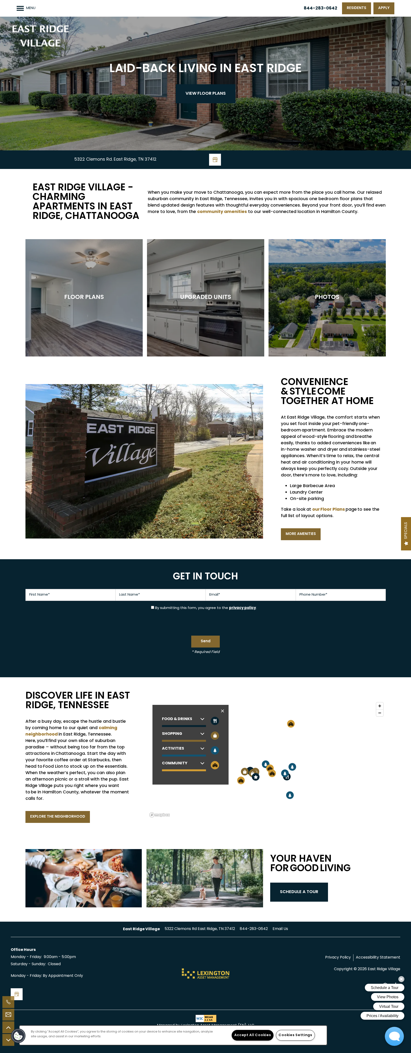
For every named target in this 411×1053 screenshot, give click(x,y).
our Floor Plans (328, 509)
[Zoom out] (379, 712)
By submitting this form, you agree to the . (206, 608)
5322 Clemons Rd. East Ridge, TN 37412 (115, 159)
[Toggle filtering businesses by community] (215, 765)
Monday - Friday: (26, 957)
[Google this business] (215, 160)
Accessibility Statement (378, 957)
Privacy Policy (338, 957)
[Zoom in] (379, 705)
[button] (356, 8)
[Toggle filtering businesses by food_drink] (215, 721)
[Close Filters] (222, 711)
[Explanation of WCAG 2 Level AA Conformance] (205, 1018)
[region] (267, 759)
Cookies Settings (295, 1035)
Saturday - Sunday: (28, 964)
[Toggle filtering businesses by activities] (215, 750)
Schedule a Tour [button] (299, 892)
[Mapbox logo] (159, 815)
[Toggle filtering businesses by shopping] (215, 736)
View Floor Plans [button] (206, 93)
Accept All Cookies (252, 1035)
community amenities (222, 212)
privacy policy (242, 608)
